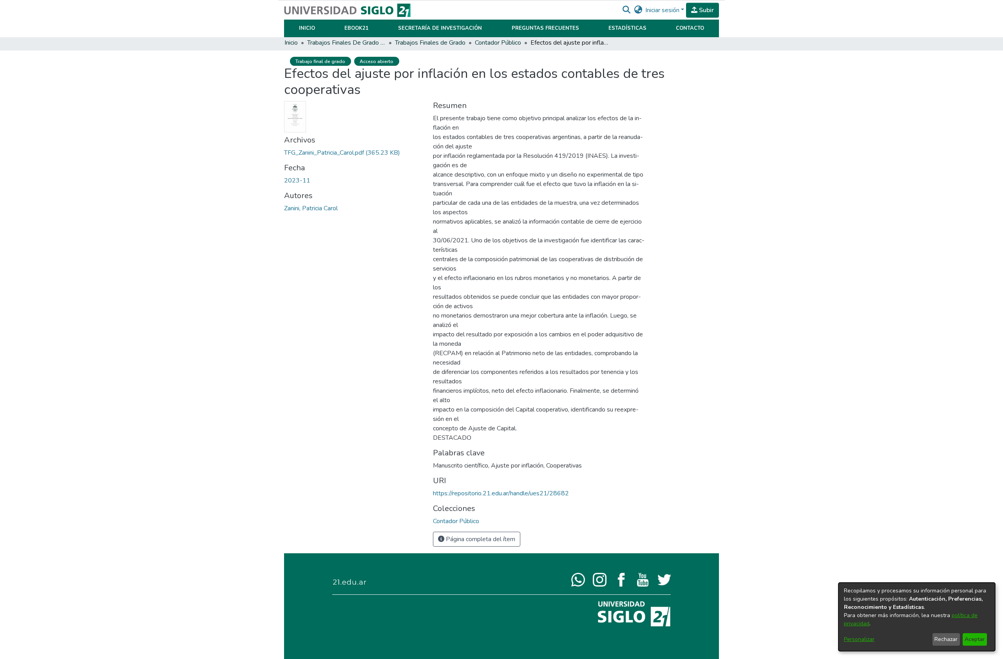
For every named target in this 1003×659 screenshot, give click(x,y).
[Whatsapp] (578, 579)
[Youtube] (643, 579)
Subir (705, 10)
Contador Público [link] (498, 42)
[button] (626, 10)
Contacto (690, 28)
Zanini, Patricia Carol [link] (311, 208)
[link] (342, 152)
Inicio (307, 28)
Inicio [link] (291, 42)
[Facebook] (621, 579)
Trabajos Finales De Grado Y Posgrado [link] (346, 42)
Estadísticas (627, 28)
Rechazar (946, 639)
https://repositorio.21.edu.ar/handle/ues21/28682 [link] (501, 493)
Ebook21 (356, 28)
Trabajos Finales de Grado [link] (430, 42)
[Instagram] (599, 579)
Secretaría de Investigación (440, 28)
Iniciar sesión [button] (663, 10)
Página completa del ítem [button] (479, 539)
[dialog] (916, 617)
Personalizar (859, 639)
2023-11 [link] (297, 180)
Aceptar (975, 639)
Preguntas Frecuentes (545, 28)
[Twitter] (664, 579)
